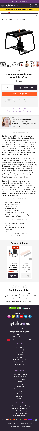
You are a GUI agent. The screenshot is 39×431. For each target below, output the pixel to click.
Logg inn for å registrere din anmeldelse (19, 301)
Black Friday (19, 396)
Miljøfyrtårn (19, 355)
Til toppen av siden (19, 429)
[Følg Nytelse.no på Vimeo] (25, 317)
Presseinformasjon (19, 350)
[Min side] (31, 5)
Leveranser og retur (19, 377)
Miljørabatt (19, 357)
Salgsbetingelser (19, 362)
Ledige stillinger (19, 352)
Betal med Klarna (19, 379)
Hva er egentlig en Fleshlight (19, 408)
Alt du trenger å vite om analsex (19, 413)
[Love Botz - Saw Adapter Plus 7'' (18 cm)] (26, 247)
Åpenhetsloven (19, 364)
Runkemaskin (13, 263)
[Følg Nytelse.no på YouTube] (21, 317)
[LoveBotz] (19, 72)
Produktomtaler (19, 391)
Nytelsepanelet (19, 386)
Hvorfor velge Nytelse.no (19, 374)
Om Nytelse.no (19, 347)
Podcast (19, 381)
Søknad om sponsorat (19, 389)
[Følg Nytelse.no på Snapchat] (13, 317)
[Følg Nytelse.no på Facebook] (17, 317)
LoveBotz (17, 202)
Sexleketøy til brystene (19, 416)
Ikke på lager (26, 276)
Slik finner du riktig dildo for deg (19, 406)
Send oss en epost (19, 328)
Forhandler (19, 367)
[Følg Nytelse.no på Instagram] (9, 317)
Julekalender (19, 398)
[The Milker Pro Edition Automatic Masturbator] (13, 247)
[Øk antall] (10, 88)
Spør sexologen (19, 384)
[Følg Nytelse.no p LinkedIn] (30, 317)
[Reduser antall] (4, 88)
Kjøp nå (13, 276)
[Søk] (36, 16)
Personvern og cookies (19, 359)
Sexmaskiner (8, 202)
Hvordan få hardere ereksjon (19, 411)
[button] (1, 41)
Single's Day (19, 394)
